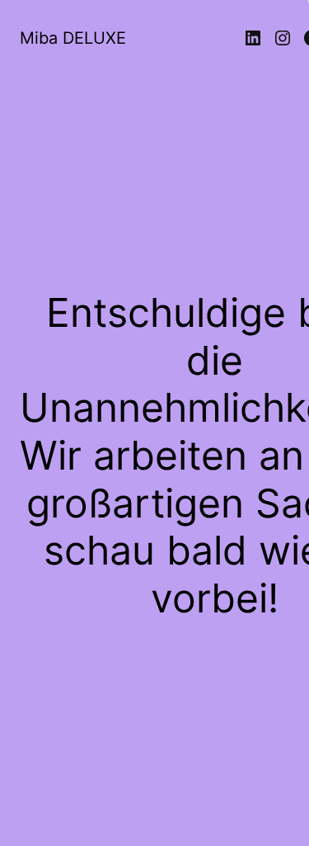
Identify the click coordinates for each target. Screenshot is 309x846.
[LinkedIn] (253, 38)
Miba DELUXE (73, 38)
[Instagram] (283, 38)
